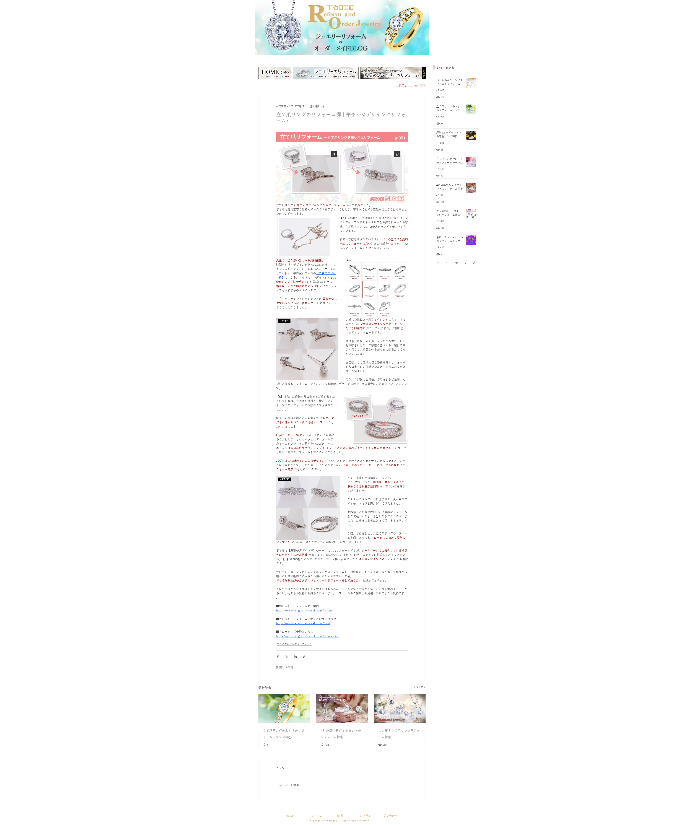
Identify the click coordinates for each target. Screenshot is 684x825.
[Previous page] (446, 263)
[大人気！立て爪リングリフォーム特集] (400, 708)
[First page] (437, 263)
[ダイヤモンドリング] (284, 708)
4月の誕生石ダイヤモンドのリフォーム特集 (341, 734)
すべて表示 (419, 687)
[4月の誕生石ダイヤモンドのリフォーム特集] (342, 708)
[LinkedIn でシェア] (295, 656)
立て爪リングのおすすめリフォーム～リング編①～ (283, 734)
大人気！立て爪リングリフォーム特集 (399, 734)
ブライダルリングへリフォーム (294, 644)
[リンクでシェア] (304, 656)
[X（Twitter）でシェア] (286, 656)
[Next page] (465, 263)
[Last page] (474, 263)
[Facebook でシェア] (277, 656)
